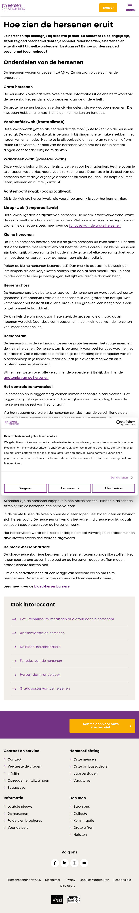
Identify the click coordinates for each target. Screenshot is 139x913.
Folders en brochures (25, 820)
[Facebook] (55, 863)
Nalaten (80, 834)
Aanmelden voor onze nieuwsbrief (101, 726)
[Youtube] (84, 863)
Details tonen (119, 477)
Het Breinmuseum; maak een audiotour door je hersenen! (67, 619)
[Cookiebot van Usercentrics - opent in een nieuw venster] (119, 423)
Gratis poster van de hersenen (45, 688)
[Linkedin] (64, 863)
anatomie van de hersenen (26, 377)
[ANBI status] (57, 899)
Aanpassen (67, 488)
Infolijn (13, 773)
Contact (14, 759)
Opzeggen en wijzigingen (28, 780)
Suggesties (16, 787)
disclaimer (52, 880)
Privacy (70, 880)
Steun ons (81, 806)
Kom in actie (83, 820)
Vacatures (81, 780)
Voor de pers (18, 827)
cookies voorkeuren (95, 880)
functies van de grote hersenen (95, 225)
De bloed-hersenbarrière (40, 647)
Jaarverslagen (85, 773)
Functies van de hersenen (41, 661)
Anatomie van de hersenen (42, 633)
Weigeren (25, 488)
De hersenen (18, 813)
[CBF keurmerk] (73, 899)
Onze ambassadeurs (90, 766)
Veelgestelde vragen (24, 766)
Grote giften (83, 827)
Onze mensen (84, 759)
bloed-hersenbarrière (52, 586)
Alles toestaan (114, 488)
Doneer (108, 7)
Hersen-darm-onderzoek (40, 674)
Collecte (80, 813)
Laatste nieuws (20, 806)
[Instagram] (74, 863)
